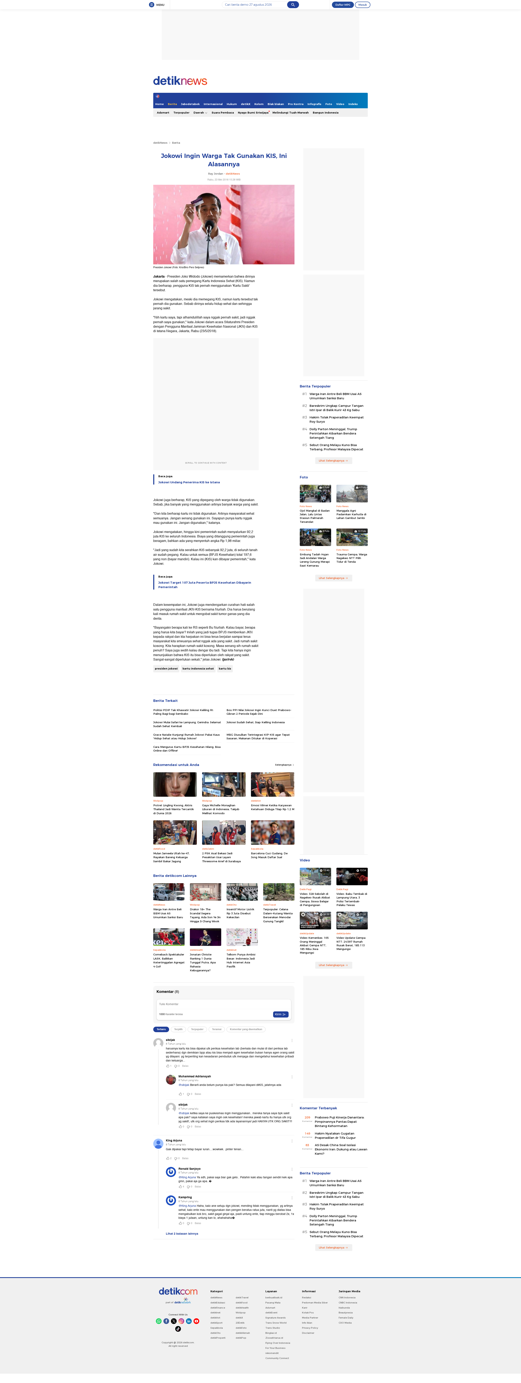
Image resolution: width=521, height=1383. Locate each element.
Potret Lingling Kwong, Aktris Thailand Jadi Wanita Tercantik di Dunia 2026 (173, 809)
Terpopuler (181, 112)
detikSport (216, 1322)
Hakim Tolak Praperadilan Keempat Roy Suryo (337, 419)
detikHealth (242, 1307)
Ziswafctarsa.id (274, 1337)
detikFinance (217, 1307)
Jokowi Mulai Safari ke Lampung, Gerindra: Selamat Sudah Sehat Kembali (187, 724)
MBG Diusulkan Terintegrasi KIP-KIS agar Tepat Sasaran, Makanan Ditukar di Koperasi (258, 736)
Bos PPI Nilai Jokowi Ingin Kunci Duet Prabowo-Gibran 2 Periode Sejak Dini (259, 711)
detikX (245, 104)
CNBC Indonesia (348, 1302)
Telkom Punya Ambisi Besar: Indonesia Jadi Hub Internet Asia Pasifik (241, 960)
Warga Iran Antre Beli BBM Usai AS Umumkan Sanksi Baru (168, 913)
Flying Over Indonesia (277, 1342)
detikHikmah (243, 1333)
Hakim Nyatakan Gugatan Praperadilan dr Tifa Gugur (335, 1136)
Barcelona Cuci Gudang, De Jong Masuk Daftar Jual (269, 855)
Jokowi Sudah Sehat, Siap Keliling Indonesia (256, 722)
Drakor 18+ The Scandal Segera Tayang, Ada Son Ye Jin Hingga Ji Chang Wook (205, 915)
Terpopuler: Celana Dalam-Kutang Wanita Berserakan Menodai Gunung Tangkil (278, 915)
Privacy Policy (310, 1327)
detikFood (241, 1302)
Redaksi (306, 1297)
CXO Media (345, 1322)
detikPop (241, 1337)
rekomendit (272, 1353)
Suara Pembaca (223, 112)
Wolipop (241, 1312)
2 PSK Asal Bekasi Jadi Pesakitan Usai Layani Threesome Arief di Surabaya (221, 857)
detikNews (160, 142)
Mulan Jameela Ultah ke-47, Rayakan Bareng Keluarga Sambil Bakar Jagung (171, 857)
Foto (328, 104)
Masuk (362, 4)
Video (340, 104)
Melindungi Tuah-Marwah (291, 112)
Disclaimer (308, 1333)
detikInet (215, 1312)
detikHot (215, 1317)
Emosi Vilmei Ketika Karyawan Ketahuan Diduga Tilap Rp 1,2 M (272, 807)
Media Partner (310, 1317)
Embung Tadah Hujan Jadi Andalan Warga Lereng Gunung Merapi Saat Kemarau (315, 560)
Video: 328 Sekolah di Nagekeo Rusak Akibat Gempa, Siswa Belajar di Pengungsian (315, 899)
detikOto (215, 1333)
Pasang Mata (272, 1302)
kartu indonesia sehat (198, 668)
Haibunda (344, 1307)
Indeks (353, 104)
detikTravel (242, 1297)
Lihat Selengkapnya (331, 460)
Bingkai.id (271, 1333)
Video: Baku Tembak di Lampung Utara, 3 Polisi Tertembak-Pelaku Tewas (351, 899)
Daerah (199, 112)
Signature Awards (275, 1317)
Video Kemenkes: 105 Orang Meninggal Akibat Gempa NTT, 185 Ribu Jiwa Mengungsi (314, 945)
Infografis (314, 104)
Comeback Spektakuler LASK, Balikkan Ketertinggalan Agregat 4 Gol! (169, 960)
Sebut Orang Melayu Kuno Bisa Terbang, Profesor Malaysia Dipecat (336, 447)
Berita (172, 104)
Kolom (259, 104)
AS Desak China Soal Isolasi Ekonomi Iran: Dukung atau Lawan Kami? (341, 1149)
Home (159, 104)
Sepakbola (216, 1327)
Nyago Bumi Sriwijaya (253, 112)
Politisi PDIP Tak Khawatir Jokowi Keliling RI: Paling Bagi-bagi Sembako (183, 711)
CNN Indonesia (347, 1297)
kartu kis (225, 668)
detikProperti (217, 1337)
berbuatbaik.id (273, 1297)
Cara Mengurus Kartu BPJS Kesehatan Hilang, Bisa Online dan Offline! (187, 748)
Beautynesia (346, 1312)
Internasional (213, 104)
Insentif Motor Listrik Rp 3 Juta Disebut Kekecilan (240, 913)
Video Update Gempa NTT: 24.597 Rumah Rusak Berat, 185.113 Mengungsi (351, 943)
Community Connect (277, 1358)
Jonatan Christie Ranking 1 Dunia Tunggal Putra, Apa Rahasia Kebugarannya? (203, 962)
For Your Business (275, 1348)
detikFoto (241, 1327)
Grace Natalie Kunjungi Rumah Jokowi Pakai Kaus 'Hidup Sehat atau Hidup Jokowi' (186, 736)
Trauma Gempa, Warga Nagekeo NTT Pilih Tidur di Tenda (351, 558)
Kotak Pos (308, 1312)
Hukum (232, 104)
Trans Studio (272, 1327)
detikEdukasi (217, 1302)
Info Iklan (307, 1322)
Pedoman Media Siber (315, 1302)
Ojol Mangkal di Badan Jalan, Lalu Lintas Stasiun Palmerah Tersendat (315, 516)
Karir (304, 1307)
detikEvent (271, 1312)
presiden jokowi (166, 668)
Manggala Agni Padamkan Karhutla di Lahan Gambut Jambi (351, 514)
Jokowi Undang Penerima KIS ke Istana (189, 482)
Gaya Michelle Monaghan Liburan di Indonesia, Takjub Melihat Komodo (220, 809)
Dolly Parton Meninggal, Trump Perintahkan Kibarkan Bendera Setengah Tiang (333, 433)
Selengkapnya (283, 764)
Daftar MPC (342, 4)
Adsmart (163, 112)
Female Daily (346, 1317)
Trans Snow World (276, 1322)
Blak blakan (276, 104)
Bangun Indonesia (325, 112)
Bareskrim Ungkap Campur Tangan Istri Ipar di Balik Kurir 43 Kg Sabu (336, 408)
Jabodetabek (190, 104)
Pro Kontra (295, 104)
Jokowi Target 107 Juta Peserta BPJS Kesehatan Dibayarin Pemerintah (204, 585)
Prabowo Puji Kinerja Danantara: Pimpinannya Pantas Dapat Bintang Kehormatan (339, 1122)
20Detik (240, 1322)
